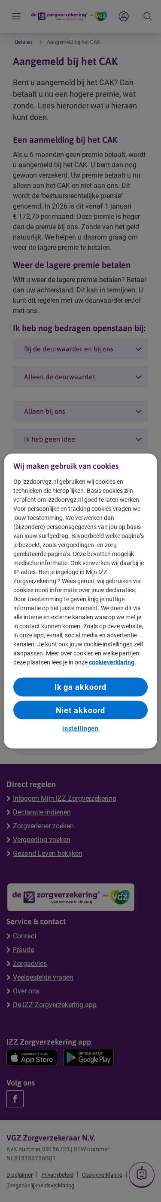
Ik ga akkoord (81, 687)
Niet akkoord (81, 709)
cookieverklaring (111, 662)
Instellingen (80, 728)
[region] (80, 601)
